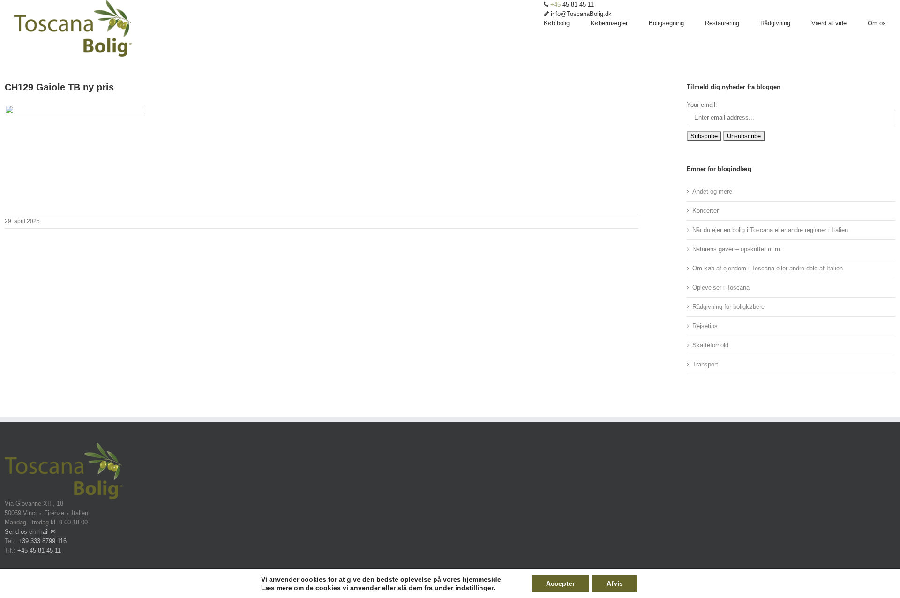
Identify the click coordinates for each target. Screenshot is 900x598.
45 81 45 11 (572, 4)
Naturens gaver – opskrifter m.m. (737, 249)
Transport (705, 364)
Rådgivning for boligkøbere (728, 306)
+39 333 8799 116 (42, 541)
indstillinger (474, 587)
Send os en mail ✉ (30, 531)
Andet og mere (712, 191)
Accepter (560, 583)
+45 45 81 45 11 (39, 550)
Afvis (615, 583)
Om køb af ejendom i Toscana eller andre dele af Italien (767, 268)
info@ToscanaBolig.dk (580, 13)
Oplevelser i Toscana (721, 287)
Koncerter (705, 210)
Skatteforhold (710, 345)
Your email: (702, 104)
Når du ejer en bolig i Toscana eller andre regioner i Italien (770, 229)
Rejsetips (705, 325)
